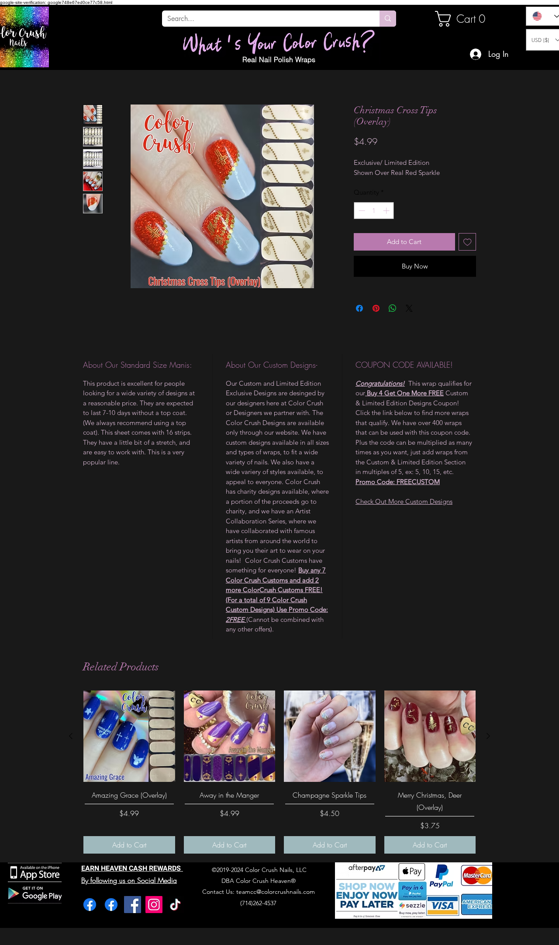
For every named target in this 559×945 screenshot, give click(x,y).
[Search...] (388, 18)
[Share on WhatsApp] (392, 308)
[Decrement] (361, 210)
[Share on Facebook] (359, 308)
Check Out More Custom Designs (403, 501)
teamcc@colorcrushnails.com (275, 892)
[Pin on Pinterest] (376, 308)
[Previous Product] (71, 736)
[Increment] (387, 210)
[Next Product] (488, 736)
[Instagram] (153, 904)
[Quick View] (129, 736)
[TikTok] (175, 904)
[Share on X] (409, 308)
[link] (464, 19)
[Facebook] (89, 904)
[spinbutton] (374, 210)
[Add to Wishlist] (467, 242)
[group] (279, 772)
